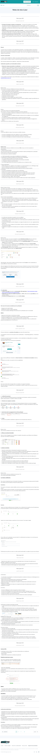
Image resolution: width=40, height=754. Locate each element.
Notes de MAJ (24, 745)
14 (24, 731)
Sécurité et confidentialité (16, 745)
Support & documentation (32, 745)
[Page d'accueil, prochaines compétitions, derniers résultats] (4, 1)
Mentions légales (8, 745)
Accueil (2, 745)
